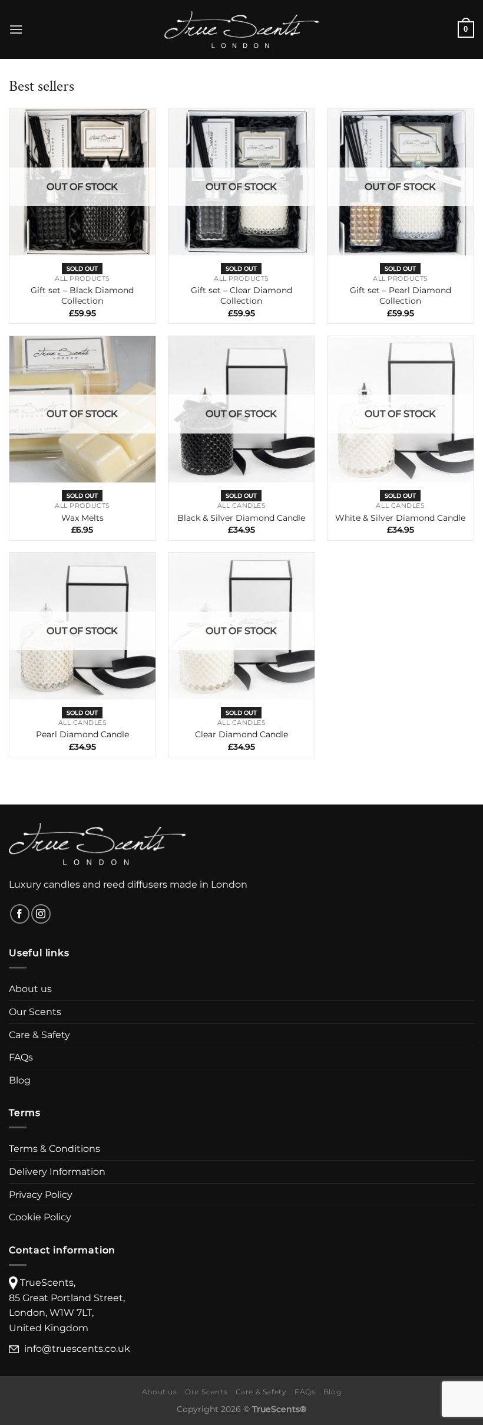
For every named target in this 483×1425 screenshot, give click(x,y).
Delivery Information (57, 1171)
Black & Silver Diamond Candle (241, 518)
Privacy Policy (40, 1194)
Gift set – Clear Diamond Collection (241, 296)
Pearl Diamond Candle (82, 734)
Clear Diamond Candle (241, 734)
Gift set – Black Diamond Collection (82, 296)
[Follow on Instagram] (41, 914)
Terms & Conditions (54, 1148)
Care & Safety (39, 1034)
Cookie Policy (40, 1217)
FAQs (21, 1057)
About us (30, 988)
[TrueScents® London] (241, 29)
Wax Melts (82, 518)
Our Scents (35, 1011)
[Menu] (16, 29)
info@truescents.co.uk (77, 1348)
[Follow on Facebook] (19, 914)
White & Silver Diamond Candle (400, 518)
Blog (20, 1080)
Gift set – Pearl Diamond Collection (400, 296)
